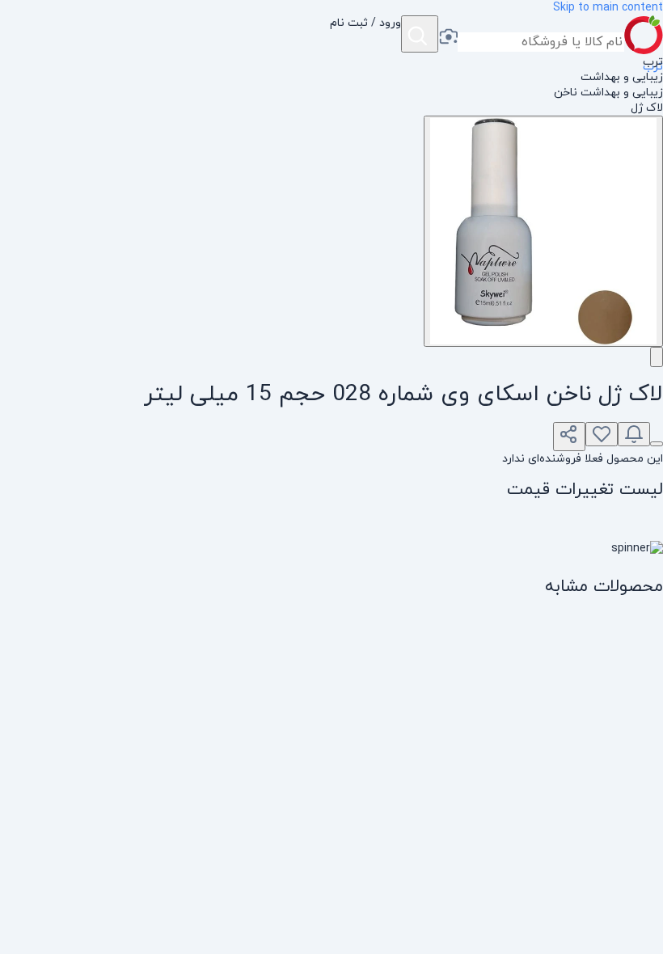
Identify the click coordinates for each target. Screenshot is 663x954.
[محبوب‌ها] (601, 434)
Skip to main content (608, 7)
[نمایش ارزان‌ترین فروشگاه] (656, 443)
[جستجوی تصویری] (448, 38)
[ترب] (643, 34)
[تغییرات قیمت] (634, 434)
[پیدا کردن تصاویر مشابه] (656, 357)
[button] (365, 34)
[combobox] (541, 42)
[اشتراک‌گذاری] (569, 436)
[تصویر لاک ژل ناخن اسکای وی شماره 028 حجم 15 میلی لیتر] (543, 231)
